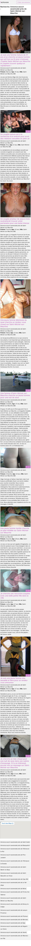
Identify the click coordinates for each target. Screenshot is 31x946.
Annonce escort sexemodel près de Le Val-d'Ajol (14, 884)
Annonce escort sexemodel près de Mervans (14, 919)
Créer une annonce (24, 2)
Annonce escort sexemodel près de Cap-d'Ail (14, 879)
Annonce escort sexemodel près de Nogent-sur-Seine (14, 927)
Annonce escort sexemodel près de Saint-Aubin (15, 842)
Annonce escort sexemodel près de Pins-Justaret (13, 856)
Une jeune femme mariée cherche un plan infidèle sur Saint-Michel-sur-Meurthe (14, 530)
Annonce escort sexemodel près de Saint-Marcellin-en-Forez (13, 874)
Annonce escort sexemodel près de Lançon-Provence (14, 911)
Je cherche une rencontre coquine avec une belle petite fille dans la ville (15, 595)
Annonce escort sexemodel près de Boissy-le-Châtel (15, 905)
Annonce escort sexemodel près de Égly (13, 923)
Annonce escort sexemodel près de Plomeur (14, 916)
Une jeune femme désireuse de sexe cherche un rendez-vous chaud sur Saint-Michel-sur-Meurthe (13, 323)
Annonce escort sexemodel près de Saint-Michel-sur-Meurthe (13, 899)
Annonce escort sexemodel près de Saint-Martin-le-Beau (13, 868)
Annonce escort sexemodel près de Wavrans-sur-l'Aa (14, 937)
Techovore (4, 2)
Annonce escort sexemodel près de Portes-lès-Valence (15, 893)
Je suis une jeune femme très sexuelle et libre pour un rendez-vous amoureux (14, 680)
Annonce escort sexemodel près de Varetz (14, 932)
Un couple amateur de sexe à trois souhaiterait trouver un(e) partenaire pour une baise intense (15, 221)
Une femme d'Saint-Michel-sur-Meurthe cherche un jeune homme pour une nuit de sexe (15, 395)
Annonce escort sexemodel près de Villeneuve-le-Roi (15, 850)
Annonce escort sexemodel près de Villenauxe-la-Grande (15, 862)
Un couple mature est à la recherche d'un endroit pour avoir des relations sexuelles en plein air (15, 136)
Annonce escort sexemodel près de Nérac (13, 888)
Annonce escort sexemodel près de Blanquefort (15, 845)
